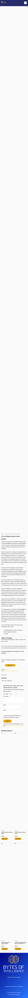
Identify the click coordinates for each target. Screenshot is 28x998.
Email (4, 710)
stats (18, 670)
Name (4, 704)
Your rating (6, 694)
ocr (13, 670)
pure (15, 670)
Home (2, 533)
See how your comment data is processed (14, 725)
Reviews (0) (3, 674)
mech (12, 670)
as (7, 670)
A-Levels (6, 533)
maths (9, 670)
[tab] (14, 675)
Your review (6, 696)
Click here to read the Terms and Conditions (14, 986)
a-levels (4, 670)
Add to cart (10, 665)
